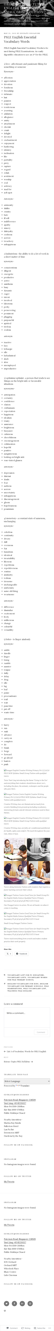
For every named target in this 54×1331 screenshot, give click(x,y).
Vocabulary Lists (17, 977)
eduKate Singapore (30, 33)
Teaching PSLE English (20, 991)
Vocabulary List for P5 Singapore (26, 975)
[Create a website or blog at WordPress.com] (5, 1311)
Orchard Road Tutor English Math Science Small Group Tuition (25, 8)
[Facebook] (14, 1303)
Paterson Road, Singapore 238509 (20, 1100)
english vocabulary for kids (23, 984)
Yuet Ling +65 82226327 (15, 1103)
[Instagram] (30, 1303)
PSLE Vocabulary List (34, 988)
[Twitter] (6, 1303)
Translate (25, 1085)
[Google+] (22, 1303)
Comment (41, 1032)
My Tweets (9, 1181)
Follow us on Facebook (18, 1145)
